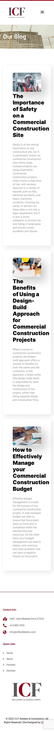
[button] (42, 11)
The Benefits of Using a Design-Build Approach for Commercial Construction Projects (31, 310)
